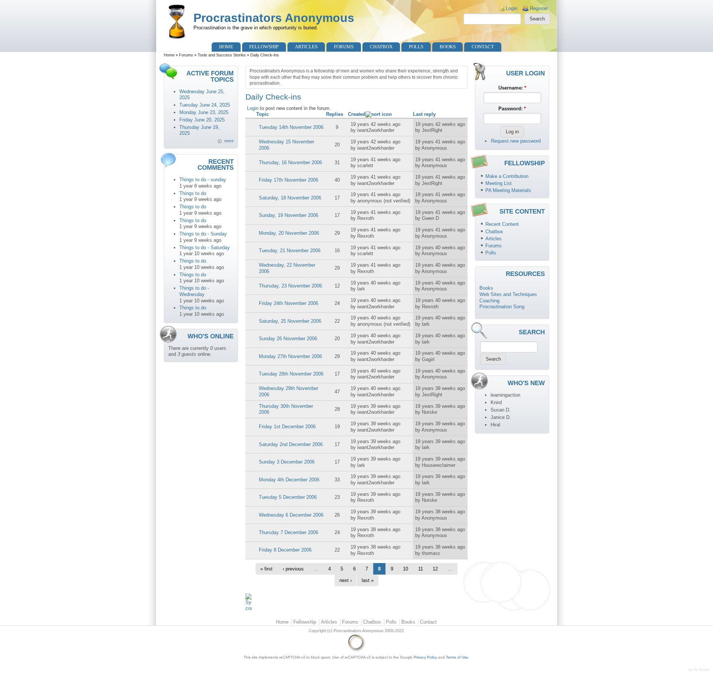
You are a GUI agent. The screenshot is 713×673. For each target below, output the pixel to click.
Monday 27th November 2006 (290, 356)
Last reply (424, 114)
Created (356, 114)
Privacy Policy (425, 657)
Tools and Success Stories (222, 55)
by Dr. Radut (699, 669)
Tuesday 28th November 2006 (291, 374)
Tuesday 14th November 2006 (291, 127)
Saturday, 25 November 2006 (290, 321)
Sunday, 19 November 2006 (288, 215)
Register (539, 8)
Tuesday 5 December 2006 (288, 497)
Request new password (516, 141)
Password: (512, 108)
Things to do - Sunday (203, 234)
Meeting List (498, 183)
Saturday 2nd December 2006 (291, 444)
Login (511, 8)
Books (448, 46)
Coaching (489, 300)
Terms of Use (457, 657)
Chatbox (381, 46)
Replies (334, 114)
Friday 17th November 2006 (288, 180)
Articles (306, 46)
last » (368, 580)
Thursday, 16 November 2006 (290, 162)
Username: (512, 88)
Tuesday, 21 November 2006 (289, 250)
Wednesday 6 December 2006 (291, 515)
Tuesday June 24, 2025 (204, 105)
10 (405, 569)
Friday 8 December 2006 (285, 550)
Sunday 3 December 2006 (287, 462)
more (229, 141)
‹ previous (293, 569)
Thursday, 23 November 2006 (290, 286)
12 (435, 569)
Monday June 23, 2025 (203, 112)
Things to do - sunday (202, 179)
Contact (483, 46)
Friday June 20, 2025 (202, 120)
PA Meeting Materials (508, 190)
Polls (416, 46)
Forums (344, 46)
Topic (262, 114)
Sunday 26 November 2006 (288, 338)
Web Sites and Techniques (508, 294)
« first (266, 569)
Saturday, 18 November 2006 (290, 198)
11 (420, 569)
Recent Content (502, 224)
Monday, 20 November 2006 (289, 233)
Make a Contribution (506, 176)
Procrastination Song (501, 306)
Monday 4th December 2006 (289, 479)
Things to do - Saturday (204, 247)
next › (345, 580)
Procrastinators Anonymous (273, 18)
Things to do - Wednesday (194, 291)
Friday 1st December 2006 (287, 426)
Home (226, 46)
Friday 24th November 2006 (288, 303)
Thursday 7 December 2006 (288, 532)
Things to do (192, 193)
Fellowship (264, 46)
